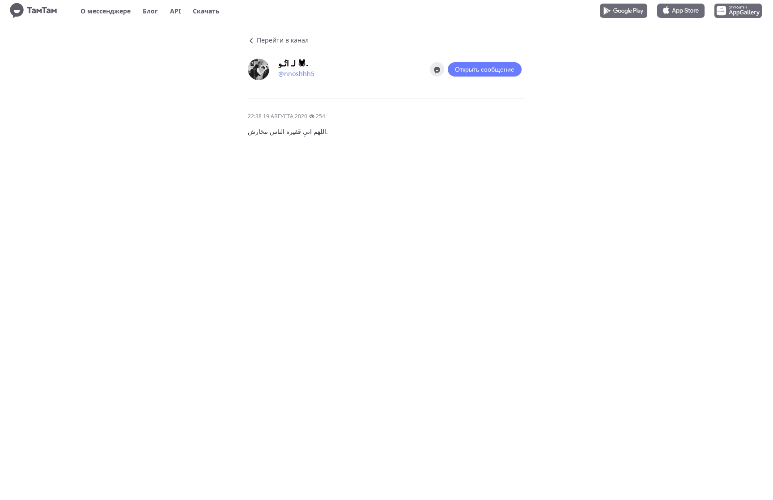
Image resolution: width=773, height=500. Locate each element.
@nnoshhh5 (296, 73)
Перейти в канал (282, 40)
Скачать (206, 11)
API (175, 11)
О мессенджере (106, 11)
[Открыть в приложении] (437, 69)
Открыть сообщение (484, 69)
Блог (150, 11)
